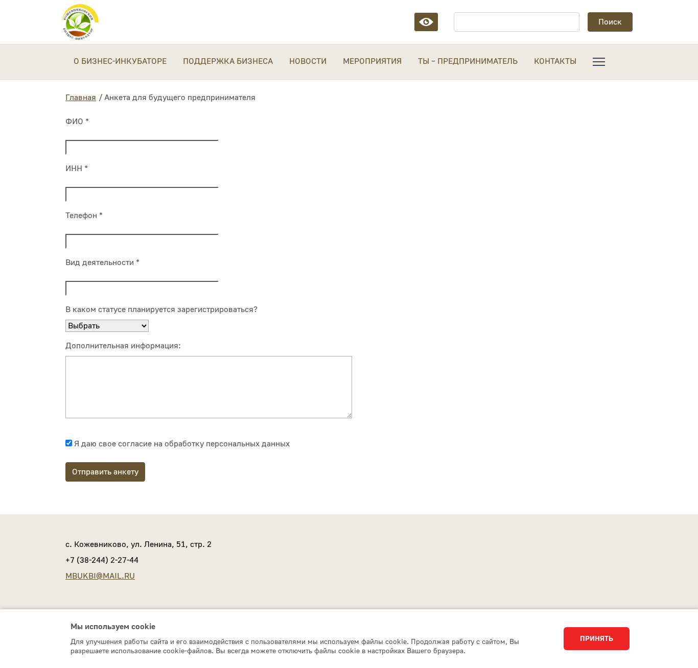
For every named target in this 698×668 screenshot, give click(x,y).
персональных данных (248, 444)
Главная (80, 97)
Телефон (84, 215)
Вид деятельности (102, 262)
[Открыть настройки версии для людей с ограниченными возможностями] (426, 22)
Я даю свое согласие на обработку (181, 444)
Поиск (610, 22)
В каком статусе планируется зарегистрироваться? (161, 309)
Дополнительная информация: (123, 346)
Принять (596, 638)
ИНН (76, 168)
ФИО (77, 121)
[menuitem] (599, 62)
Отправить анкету (105, 472)
